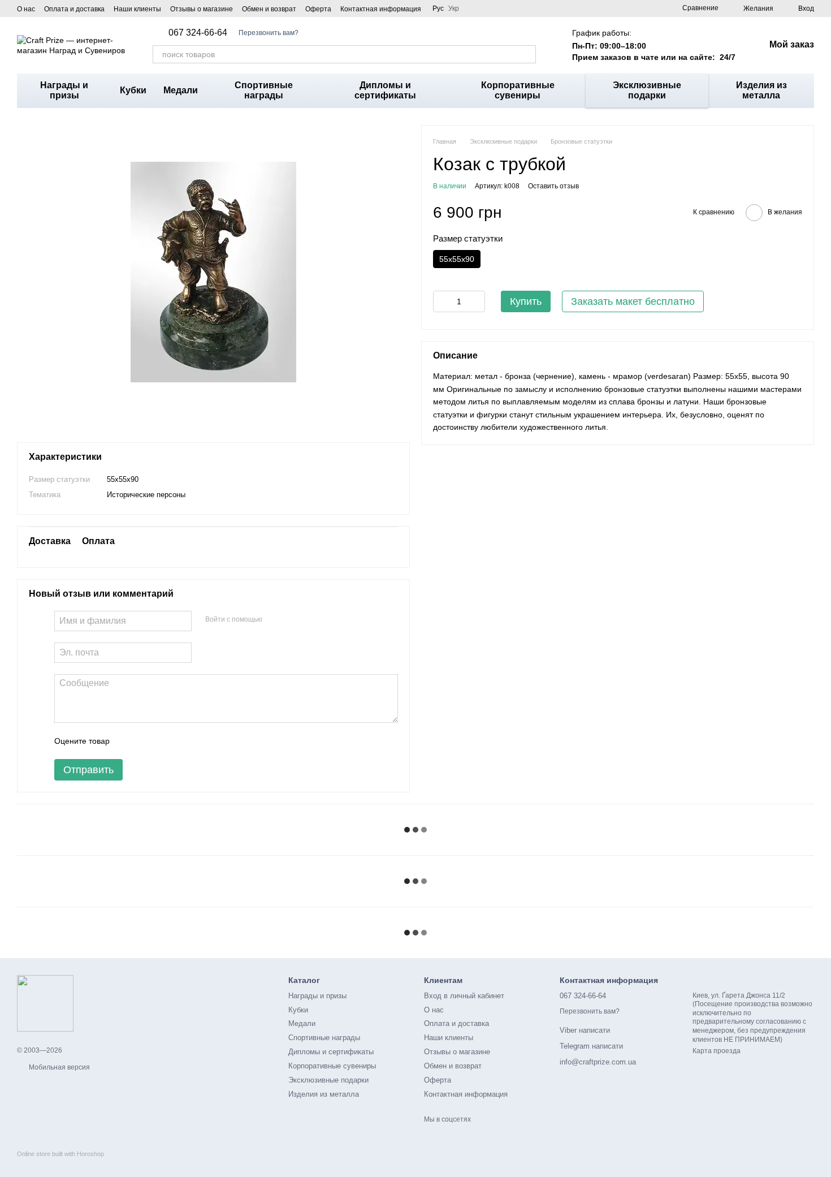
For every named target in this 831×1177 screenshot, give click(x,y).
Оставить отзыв (553, 186)
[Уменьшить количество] (441, 301)
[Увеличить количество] (476, 301)
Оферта (318, 9)
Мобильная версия (58, 1067)
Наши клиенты (137, 9)
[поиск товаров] (527, 54)
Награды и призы (64, 90)
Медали (180, 90)
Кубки (133, 90)
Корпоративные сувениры (518, 90)
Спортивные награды (264, 90)
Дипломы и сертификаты (385, 90)
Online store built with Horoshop (60, 1153)
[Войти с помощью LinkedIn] (311, 619)
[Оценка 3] (164, 741)
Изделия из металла (761, 90)
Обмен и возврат (269, 9)
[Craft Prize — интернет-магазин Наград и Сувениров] (45, 1003)
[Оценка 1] (128, 741)
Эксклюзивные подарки (647, 90)
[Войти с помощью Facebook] (275, 619)
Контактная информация (380, 9)
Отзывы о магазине (201, 9)
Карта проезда (716, 1051)
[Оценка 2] (146, 741)
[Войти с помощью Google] (293, 619)
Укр (453, 8)
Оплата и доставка (74, 9)
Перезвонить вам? (268, 33)
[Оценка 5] (201, 741)
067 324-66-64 (197, 32)
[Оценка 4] (183, 741)
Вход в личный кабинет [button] (464, 995)
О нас (26, 9)
